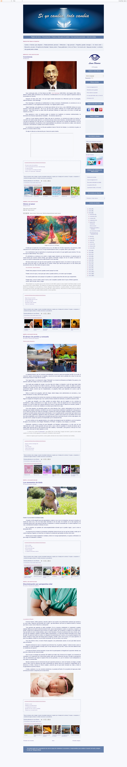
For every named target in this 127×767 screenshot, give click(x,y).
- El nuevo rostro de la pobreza (31, 165)
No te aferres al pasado (92, 92)
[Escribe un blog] (45, 181)
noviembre (92, 216)
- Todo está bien (28, 446)
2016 (90, 263)
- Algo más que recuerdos (30, 297)
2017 (90, 262)
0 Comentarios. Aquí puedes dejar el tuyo (32, 315)
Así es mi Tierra (72, 47)
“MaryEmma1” (51, 245)
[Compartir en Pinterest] (50, 181)
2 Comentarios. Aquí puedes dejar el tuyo (32, 182)
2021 (90, 254)
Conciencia (27, 57)
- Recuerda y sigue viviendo (30, 302)
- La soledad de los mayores (31, 707)
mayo (91, 240)
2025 (90, 210)
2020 (90, 256)
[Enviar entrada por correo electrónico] (41, 180)
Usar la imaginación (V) (92, 87)
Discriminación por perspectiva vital (37, 584)
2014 (90, 267)
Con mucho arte (81, 47)
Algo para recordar (91, 47)
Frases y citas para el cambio (61, 37)
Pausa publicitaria (62, 47)
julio (91, 236)
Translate (95, 78)
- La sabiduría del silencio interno (31, 551)
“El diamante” (41, 431)
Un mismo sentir (97, 44)
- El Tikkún (27, 445)
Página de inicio (36, 37)
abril (91, 242)
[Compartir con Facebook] (48, 181)
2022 (90, 252)
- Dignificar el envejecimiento (31, 705)
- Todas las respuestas (29, 304)
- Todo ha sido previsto (29, 448)
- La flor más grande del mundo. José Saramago (35, 166)
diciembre (92, 214)
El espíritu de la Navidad (42, 47)
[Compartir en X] (47, 181)
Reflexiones (63, 44)
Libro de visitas (91, 37)
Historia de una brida (91, 177)
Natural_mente (53, 47)
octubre (92, 218)
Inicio (53, 740)
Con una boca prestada (78, 37)
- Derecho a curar (28, 703)
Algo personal (70, 44)
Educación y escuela (29, 47)
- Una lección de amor (29, 449)
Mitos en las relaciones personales (93, 141)
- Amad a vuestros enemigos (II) (31, 443)
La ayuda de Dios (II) (91, 185)
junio (91, 238)
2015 (90, 265)
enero (91, 248)
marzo (91, 244)
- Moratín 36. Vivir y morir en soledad (32, 708)
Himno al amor (29, 204)
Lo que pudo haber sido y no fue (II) (95, 95)
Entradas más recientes (28, 740)
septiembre (92, 220)
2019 (90, 258)
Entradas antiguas (76, 740)
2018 (90, 260)
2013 (90, 269)
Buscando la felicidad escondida (94, 182)
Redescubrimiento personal (51, 44)
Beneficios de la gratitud (92, 89)
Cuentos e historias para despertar (33, 44)
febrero (91, 246)
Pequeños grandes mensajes (83, 44)
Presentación (46, 37)
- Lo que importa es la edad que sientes (33, 169)
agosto (91, 222)
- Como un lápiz (28, 545)
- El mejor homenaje (29, 301)
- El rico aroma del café (29, 548)
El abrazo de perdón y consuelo (36, 337)
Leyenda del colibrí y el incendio (94, 187)
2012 (90, 271)
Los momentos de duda (32, 482)
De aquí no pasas (90, 154)
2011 (90, 273)
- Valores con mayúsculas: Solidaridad (33, 171)
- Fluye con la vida (28, 546)
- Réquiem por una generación (31, 710)
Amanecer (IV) (90, 98)
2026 (90, 208)
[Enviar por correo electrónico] (44, 181)
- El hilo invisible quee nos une (31, 299)
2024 (90, 212)
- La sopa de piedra (29, 168)
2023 (90, 250)
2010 (90, 275)
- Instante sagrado (28, 549)
